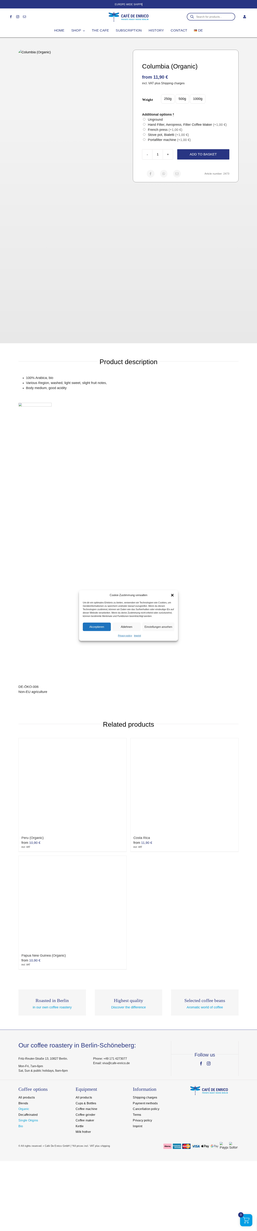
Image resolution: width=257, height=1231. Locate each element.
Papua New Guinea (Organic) (43, 955)
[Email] (177, 173)
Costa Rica (141, 838)
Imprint (137, 635)
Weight (147, 100)
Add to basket (203, 154)
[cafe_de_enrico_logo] (129, 13)
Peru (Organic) (32, 838)
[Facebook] (150, 173)
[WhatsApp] (163, 173)
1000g (197, 99)
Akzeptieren (96, 626)
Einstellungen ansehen (158, 626)
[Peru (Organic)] (72, 785)
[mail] (24, 16)
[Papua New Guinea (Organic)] (72, 903)
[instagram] (17, 16)
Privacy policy (125, 635)
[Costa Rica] (184, 785)
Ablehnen (126, 626)
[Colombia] (71, 190)
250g (168, 99)
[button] (172, 595)
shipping (105, 1145)
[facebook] (10, 16)
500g (182, 99)
